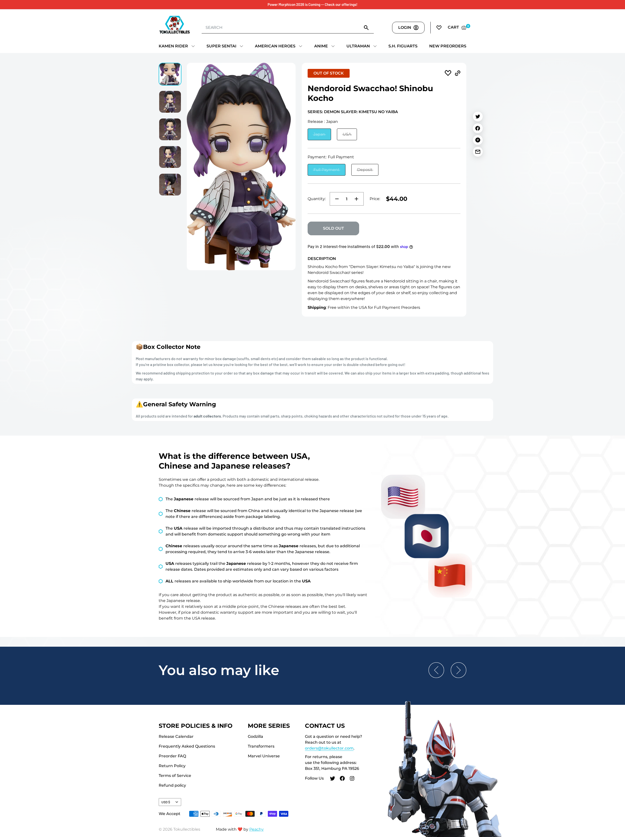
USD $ (165, 802)
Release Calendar (176, 736)
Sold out (333, 228)
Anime (321, 46)
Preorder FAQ (172, 756)
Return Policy (172, 765)
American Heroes (275, 46)
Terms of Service (175, 775)
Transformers (261, 746)
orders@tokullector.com (329, 748)
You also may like (219, 670)
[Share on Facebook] (478, 128)
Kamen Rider (173, 46)
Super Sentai (221, 46)
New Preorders (447, 46)
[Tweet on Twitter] (478, 116)
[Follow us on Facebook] (342, 779)
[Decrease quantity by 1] (335, 199)
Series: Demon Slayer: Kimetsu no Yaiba (353, 111)
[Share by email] (478, 152)
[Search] (366, 27)
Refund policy (172, 785)
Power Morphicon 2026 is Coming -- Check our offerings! (312, 4)
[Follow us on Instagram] (352, 779)
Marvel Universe (264, 756)
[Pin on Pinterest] (478, 140)
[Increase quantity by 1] (358, 199)
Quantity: (317, 198)
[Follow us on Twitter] (332, 779)
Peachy (256, 829)
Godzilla (255, 736)
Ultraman (358, 46)
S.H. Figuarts (402, 46)
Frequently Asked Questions (187, 746)
